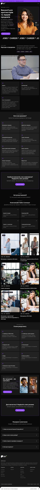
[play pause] (20, 67)
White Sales (3, 7)
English (31, 471)
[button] (38, 4)
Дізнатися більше (7, 391)
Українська (32, 469)
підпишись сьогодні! (20, 1)
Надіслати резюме (5, 33)
